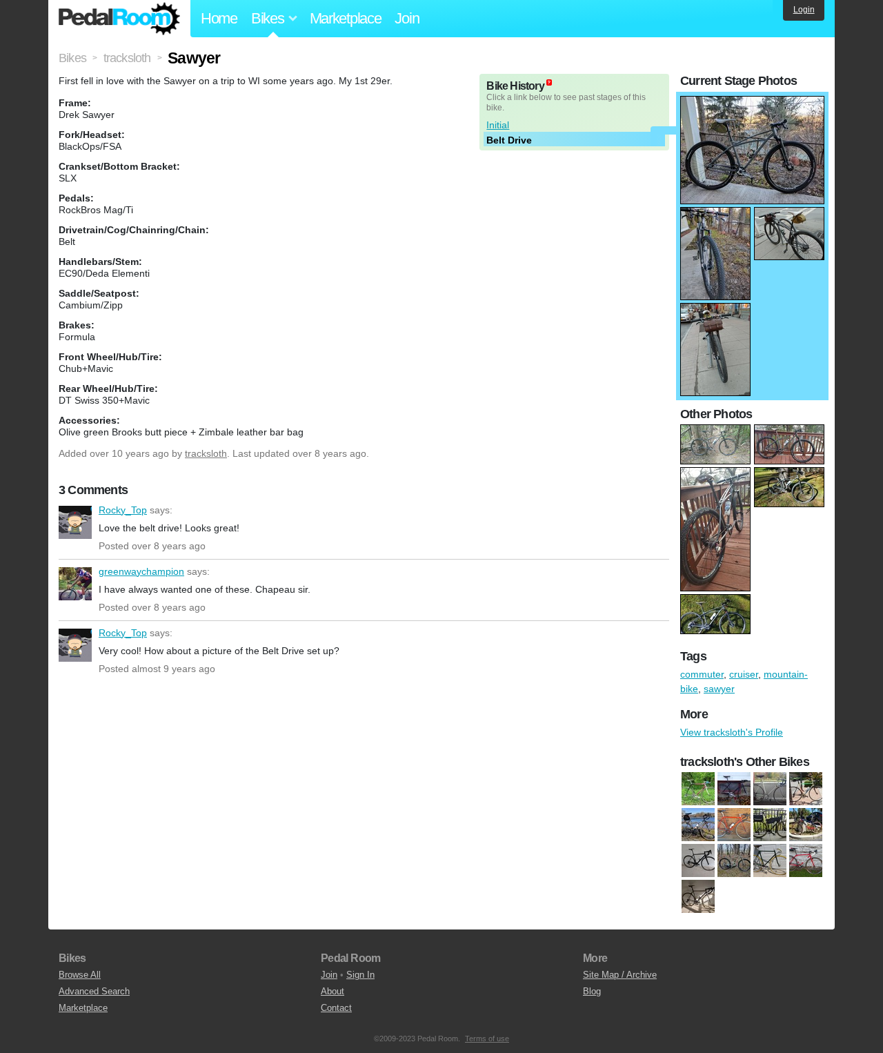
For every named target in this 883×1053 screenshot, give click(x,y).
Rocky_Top (75, 522)
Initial (497, 124)
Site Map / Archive (620, 975)
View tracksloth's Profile (731, 732)
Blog (592, 991)
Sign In (360, 975)
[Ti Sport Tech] (698, 897)
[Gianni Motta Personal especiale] (806, 789)
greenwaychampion (75, 583)
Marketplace (345, 18)
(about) (549, 82)
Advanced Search (94, 991)
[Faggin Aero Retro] (770, 789)
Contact (336, 1008)
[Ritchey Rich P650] (806, 825)
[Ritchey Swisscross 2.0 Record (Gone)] (806, 861)
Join (407, 18)
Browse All (80, 975)
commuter (702, 674)
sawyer (719, 688)
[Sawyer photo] (752, 102)
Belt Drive (509, 140)
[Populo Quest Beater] (770, 825)
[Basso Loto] (698, 789)
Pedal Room (119, 18)
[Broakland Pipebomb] (734, 789)
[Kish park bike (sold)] (734, 861)
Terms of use (487, 1038)
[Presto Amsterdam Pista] (770, 861)
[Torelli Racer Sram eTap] (698, 861)
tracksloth (206, 453)
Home (219, 18)
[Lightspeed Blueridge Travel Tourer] (698, 825)
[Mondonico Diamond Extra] (734, 825)
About (332, 991)
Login (804, 9)
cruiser (743, 674)
